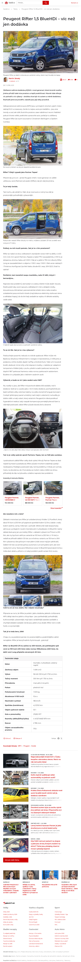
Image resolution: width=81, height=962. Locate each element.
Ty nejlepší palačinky (9, 933)
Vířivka (72, 956)
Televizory (67, 960)
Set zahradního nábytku (55, 956)
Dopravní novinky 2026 (61, 938)
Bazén (13, 956)
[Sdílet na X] (61, 738)
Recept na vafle (7, 943)
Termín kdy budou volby (10, 919)
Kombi (33, 746)
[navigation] (2, 2)
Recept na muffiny (8, 936)
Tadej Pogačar (33, 919)
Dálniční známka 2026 (61, 936)
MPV (20, 746)
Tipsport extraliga (60, 917)
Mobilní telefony (21, 960)
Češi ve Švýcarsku (34, 941)
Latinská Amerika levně (36, 943)
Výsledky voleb (7, 917)
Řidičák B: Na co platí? (61, 941)
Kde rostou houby (37, 952)
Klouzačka (44, 956)
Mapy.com (17, 952)
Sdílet (71, 79)
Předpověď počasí (26, 952)
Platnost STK (58, 946)
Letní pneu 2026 (59, 933)
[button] (40, 52)
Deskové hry (60, 960)
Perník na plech (7, 946)
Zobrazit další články (12, 860)
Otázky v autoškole (60, 943)
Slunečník (37, 956)
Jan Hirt (31, 917)
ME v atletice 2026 (60, 919)
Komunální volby (8, 924)
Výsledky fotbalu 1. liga (61, 914)
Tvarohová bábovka (9, 941)
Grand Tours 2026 (34, 924)
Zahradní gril (66, 956)
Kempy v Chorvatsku (35, 933)
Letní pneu (52, 960)
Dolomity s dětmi (34, 946)
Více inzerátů (55, 508)
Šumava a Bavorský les (35, 938)
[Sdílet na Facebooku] (58, 738)
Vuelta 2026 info (33, 912)
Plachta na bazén (21, 956)
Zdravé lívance (7, 938)
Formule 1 (58, 922)
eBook (64, 79)
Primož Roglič (33, 922)
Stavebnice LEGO (32, 960)
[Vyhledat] (46, 3)
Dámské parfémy (43, 960)
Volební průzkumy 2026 (10, 914)
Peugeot (26, 746)
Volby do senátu (8, 922)
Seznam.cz (74, 3)
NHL (56, 924)
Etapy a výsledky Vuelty (36, 914)
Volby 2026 (6, 912)
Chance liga (58, 912)
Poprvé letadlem (34, 936)
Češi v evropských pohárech (60, 952)
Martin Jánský (14, 78)
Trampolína (30, 956)
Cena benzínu (48, 952)
